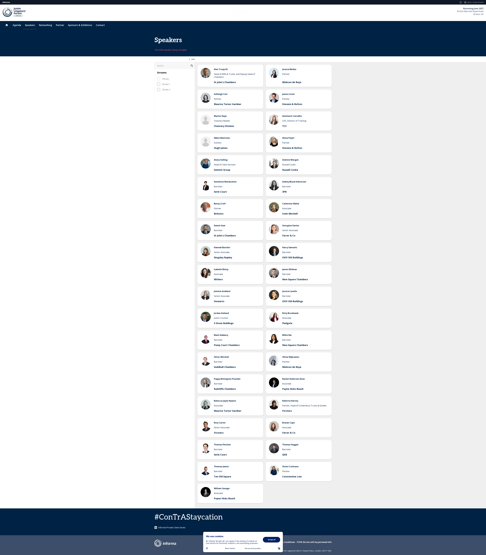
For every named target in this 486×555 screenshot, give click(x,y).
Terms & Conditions (285, 542)
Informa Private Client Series (171, 527)
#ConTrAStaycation (188, 517)
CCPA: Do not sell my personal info (314, 542)
